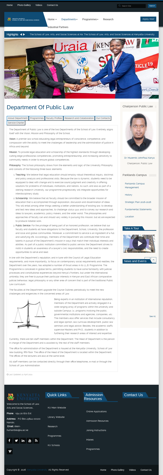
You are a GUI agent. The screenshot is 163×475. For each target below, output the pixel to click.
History (128, 194)
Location (129, 216)
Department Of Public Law (40, 107)
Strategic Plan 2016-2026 (138, 202)
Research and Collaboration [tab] (79, 118)
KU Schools (54, 445)
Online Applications (96, 411)
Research (108, 19)
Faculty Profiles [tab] (54, 118)
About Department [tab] (18, 118)
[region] (81, 68)
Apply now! (148, 19)
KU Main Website (57, 407)
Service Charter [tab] (16, 122)
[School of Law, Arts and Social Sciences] (24, 19)
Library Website (56, 417)
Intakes (90, 439)
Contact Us (52, 5)
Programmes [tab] (37, 118)
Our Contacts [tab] (103, 118)
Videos (38, 5)
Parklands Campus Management (135, 185)
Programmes (54, 436)
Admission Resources (97, 421)
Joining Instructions (96, 430)
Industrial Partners (58, 27)
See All (152, 316)
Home (10, 5)
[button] (9, 68)
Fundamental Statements (138, 209)
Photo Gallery (24, 5)
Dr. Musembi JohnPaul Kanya (139, 158)
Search (152, 6)
